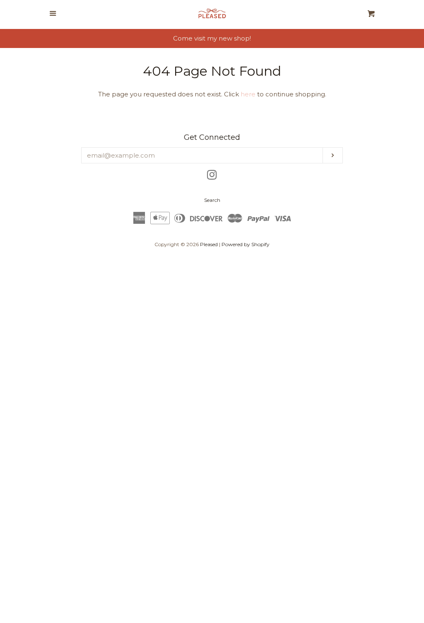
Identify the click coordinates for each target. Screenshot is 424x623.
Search (212, 200)
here (248, 94)
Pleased (209, 244)
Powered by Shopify (246, 244)
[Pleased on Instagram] (212, 176)
